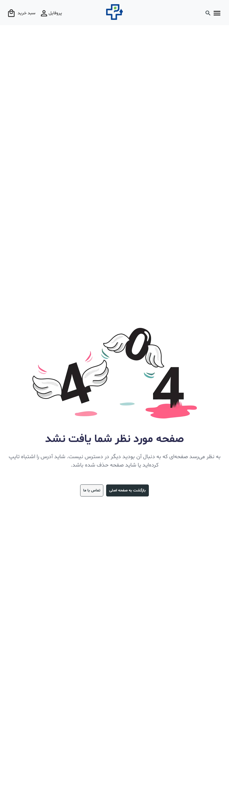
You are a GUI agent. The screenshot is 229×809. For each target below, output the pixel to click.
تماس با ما (91, 490)
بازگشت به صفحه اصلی (127, 490)
